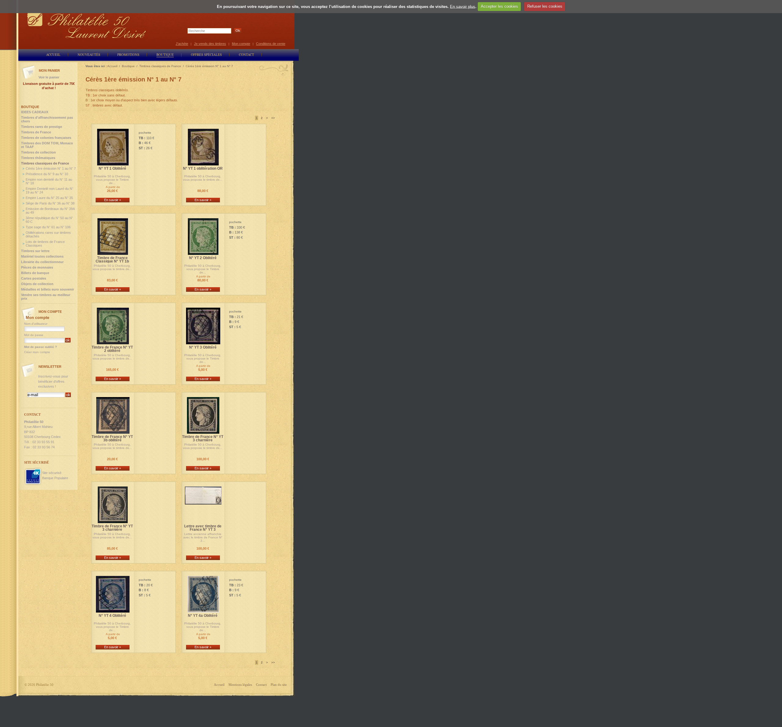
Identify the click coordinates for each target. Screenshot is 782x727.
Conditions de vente (270, 43)
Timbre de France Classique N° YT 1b (112, 259)
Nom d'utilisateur (35, 323)
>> (273, 118)
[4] (113, 610)
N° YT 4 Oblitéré (112, 615)
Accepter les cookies (499, 6)
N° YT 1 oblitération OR (203, 168)
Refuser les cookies (544, 6)
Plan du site (279, 684)
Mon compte (241, 43)
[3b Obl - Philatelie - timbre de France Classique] (113, 431)
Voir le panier (48, 77)
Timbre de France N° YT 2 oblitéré (112, 349)
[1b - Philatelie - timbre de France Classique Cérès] (112, 252)
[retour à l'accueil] (87, 25)
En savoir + (112, 200)
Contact (261, 684)
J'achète (182, 43)
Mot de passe (33, 335)
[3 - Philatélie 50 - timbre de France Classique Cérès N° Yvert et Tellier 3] (203, 341)
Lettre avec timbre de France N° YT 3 (202, 528)
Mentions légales (240, 684)
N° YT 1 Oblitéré (112, 168)
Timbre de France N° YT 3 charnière (202, 438)
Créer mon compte (37, 352)
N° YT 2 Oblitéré (203, 258)
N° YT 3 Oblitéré (203, 347)
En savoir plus (462, 6)
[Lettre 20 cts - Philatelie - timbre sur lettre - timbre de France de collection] (203, 502)
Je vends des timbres (210, 43)
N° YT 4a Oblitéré (202, 615)
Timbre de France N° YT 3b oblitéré (112, 438)
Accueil (219, 684)
